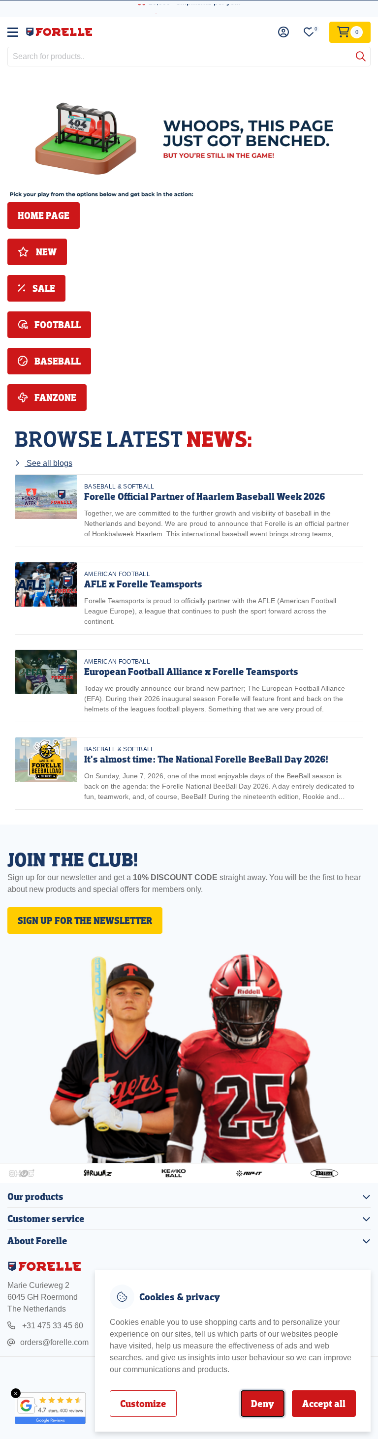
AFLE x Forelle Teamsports (143, 584)
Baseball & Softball (119, 486)
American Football (117, 574)
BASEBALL (56, 361)
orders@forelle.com (54, 1342)
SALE (43, 288)
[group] (189, 510)
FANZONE (54, 397)
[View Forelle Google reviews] (44, 1408)
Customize (143, 1403)
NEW (45, 252)
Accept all (324, 1403)
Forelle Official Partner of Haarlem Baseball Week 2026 (204, 496)
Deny (262, 1403)
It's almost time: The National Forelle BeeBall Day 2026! (206, 759)
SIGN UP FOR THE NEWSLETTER (85, 920)
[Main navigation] (12, 32)
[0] (309, 32)
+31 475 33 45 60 (51, 1325)
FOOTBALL (56, 325)
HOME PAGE (43, 215)
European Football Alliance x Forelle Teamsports (191, 671)
